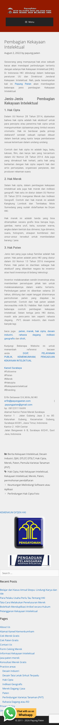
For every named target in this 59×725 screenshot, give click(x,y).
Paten (16, 462)
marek (30, 331)
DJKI (16, 458)
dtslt (22, 338)
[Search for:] (29, 573)
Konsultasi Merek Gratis (13, 662)
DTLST (23, 458)
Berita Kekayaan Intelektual (23, 454)
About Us (5, 627)
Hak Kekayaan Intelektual (33, 471)
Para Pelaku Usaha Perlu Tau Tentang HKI (22, 598)
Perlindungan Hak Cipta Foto (23, 493)
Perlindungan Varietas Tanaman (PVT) (23, 697)
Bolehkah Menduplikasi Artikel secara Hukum (25, 606)
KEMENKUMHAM (26, 356)
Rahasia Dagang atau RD (15, 701)
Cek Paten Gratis (9, 640)
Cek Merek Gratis (9, 635)
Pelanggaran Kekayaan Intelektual (19, 611)
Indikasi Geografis (12, 684)
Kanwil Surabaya (13, 367)
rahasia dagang (30, 334)
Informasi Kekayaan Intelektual (17, 653)
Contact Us (6, 644)
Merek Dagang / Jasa (13, 688)
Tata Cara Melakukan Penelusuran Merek (22, 602)
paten (22, 331)
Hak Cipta (40, 458)
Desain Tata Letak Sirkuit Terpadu (20, 675)
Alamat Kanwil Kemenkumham (17, 631)
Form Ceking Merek (11, 649)
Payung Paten (23, 83)
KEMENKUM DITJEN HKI (13, 512)
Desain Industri (10, 671)
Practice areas (8, 666)
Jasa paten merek (9, 657)
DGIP (25, 353)
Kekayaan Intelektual (15, 476)
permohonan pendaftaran (18, 480)
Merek (8, 462)
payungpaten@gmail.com (18, 404)
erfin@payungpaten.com (17, 400)
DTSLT (30, 458)
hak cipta (40, 331)
